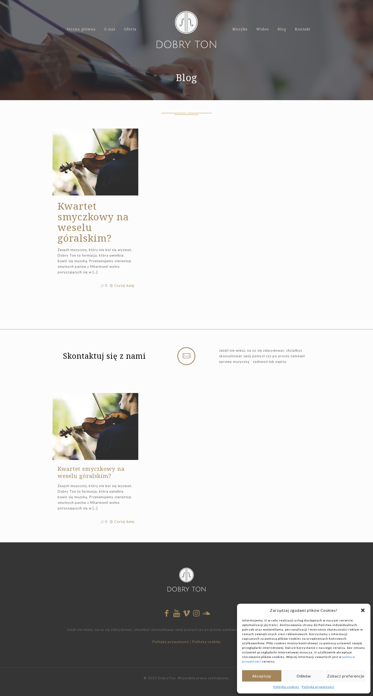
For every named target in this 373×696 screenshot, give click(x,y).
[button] (362, 610)
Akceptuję (261, 676)
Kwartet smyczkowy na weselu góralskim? (93, 221)
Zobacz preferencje (345, 676)
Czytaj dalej (124, 285)
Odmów (304, 676)
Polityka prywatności (318, 687)
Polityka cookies (286, 687)
